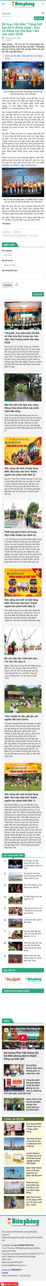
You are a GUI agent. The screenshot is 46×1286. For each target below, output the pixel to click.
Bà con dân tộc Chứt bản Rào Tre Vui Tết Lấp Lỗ (20, 660)
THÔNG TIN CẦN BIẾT (14, 1119)
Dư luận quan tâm (13, 855)
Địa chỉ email (7, 261)
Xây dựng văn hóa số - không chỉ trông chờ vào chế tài (33, 910)
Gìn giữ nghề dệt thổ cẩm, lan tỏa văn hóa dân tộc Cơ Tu (32, 934)
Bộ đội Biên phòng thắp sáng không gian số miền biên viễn (34, 1069)
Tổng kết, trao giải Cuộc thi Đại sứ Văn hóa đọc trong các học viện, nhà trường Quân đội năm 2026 (21, 338)
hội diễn (17, 232)
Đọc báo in (9, 970)
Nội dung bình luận (9, 270)
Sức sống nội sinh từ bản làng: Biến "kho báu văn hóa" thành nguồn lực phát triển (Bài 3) (21, 471)
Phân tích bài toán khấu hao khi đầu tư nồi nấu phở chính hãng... (32, 1187)
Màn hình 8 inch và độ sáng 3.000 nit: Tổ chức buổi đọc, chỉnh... (34, 1201)
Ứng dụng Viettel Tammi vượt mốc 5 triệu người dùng (34, 1128)
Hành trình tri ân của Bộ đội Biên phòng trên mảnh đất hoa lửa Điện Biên (34, 1104)
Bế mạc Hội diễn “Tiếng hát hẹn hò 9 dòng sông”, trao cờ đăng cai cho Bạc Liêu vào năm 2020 (22, 29)
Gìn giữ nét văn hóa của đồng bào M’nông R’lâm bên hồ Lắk (33, 876)
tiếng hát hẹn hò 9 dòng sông (15, 236)
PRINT (40, 18)
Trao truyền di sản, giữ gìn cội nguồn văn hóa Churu (21, 718)
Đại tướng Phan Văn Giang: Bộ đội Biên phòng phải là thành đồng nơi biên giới (21, 1055)
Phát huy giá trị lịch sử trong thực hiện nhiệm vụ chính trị (20, 533)
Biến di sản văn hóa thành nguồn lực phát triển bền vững (33, 958)
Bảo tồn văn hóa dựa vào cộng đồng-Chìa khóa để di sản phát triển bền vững (21, 408)
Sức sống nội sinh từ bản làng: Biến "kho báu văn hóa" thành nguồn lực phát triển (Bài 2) (21, 603)
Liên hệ (5, 1273)
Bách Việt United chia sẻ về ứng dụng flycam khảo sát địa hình (34, 1172)
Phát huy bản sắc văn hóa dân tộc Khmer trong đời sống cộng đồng (33, 947)
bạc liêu (33, 236)
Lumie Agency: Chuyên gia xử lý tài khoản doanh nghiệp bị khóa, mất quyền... (33, 1158)
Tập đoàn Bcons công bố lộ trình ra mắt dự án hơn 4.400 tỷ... (34, 1142)
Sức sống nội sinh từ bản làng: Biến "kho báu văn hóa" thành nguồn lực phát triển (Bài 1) (21, 797)
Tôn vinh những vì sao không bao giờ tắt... (33, 886)
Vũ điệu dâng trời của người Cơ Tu (33, 897)
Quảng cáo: (12, 1270)
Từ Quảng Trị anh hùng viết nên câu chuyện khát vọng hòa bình (33, 864)
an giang (6, 232)
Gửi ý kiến (38, 294)
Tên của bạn (7, 251)
